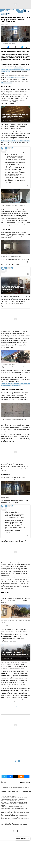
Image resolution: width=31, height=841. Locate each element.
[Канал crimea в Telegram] (4, 776)
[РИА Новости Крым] (6, 14)
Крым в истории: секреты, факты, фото (9, 712)
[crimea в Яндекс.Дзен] (15, 776)
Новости (27, 712)
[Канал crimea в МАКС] (26, 776)
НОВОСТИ (3, 792)
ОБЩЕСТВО (12, 787)
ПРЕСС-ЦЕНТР (11, 792)
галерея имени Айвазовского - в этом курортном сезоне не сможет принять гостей (15, 69)
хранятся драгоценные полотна (16, 77)
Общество (22, 712)
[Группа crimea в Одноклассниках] (21, 776)
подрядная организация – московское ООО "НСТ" (15, 141)
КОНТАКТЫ (25, 792)
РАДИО (18, 792)
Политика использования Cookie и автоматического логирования (14, 804)
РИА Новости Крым (6, 83)
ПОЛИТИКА (5, 787)
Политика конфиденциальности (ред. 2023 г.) (12, 807)
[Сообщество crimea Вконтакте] (10, 776)
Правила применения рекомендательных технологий (14, 808)
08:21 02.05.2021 (4, 24)
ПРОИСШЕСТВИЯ (19, 787)
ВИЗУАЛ (27, 787)
